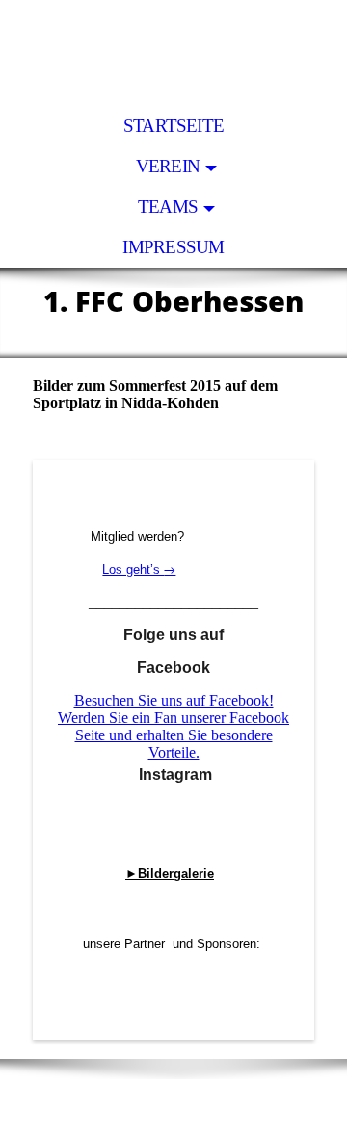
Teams (168, 206)
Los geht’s (133, 569)
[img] (173, 53)
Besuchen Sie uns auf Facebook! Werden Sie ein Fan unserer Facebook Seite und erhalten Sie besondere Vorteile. (173, 726)
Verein (168, 166)
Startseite (173, 126)
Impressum (173, 247)
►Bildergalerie (169, 873)
